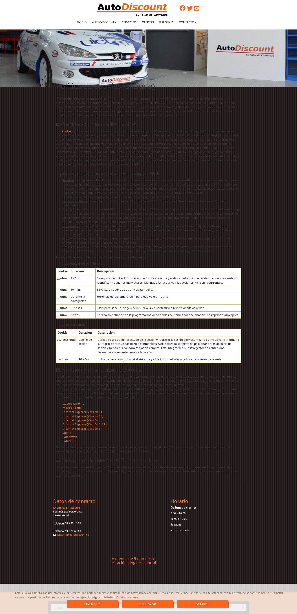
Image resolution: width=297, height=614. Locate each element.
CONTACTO (187, 22)
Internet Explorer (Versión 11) (83, 412)
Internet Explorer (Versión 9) (82, 420)
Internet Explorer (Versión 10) (83, 416)
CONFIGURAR (93, 604)
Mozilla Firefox (72, 408)
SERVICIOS (129, 22)
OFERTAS (148, 22)
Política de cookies (128, 597)
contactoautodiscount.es (72, 534)
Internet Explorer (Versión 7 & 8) (85, 424)
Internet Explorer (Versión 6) (82, 429)
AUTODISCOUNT (103, 22)
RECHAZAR (147, 604)
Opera (67, 433)
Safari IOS (69, 441)
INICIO (82, 22)
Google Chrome (73, 404)
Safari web (70, 437)
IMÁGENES (166, 22)
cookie (66, 131)
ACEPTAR (203, 604)
